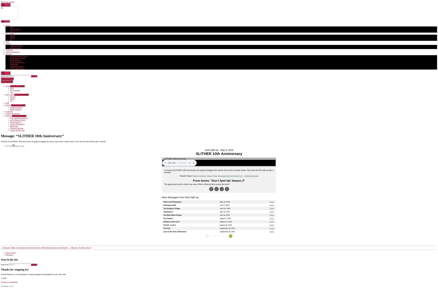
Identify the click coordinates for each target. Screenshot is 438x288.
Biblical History (15, 48)
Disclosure (9, 255)
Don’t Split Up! (15, 60)
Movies (12, 36)
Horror (195, 176)
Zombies (202, 176)
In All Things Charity (17, 58)
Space (209, 176)
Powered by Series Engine (267, 242)
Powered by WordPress (9, 282)
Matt (11, 27)
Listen (272, 202)
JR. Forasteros (15, 29)
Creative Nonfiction (12, 52)
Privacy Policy (10, 253)
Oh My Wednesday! (17, 62)
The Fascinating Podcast (19, 56)
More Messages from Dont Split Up (227, 176)
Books (12, 38)
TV (11, 40)
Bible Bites (14, 64)
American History (16, 46)
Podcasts (8, 54)
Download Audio (251, 176)
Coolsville (9, 50)
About (7, 25)
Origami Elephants (16, 66)
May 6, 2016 (19, 146)
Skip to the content (7, 2)
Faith (7, 42)
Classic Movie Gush (17, 68)
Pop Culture (9, 34)
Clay (11, 31)
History (8, 44)
